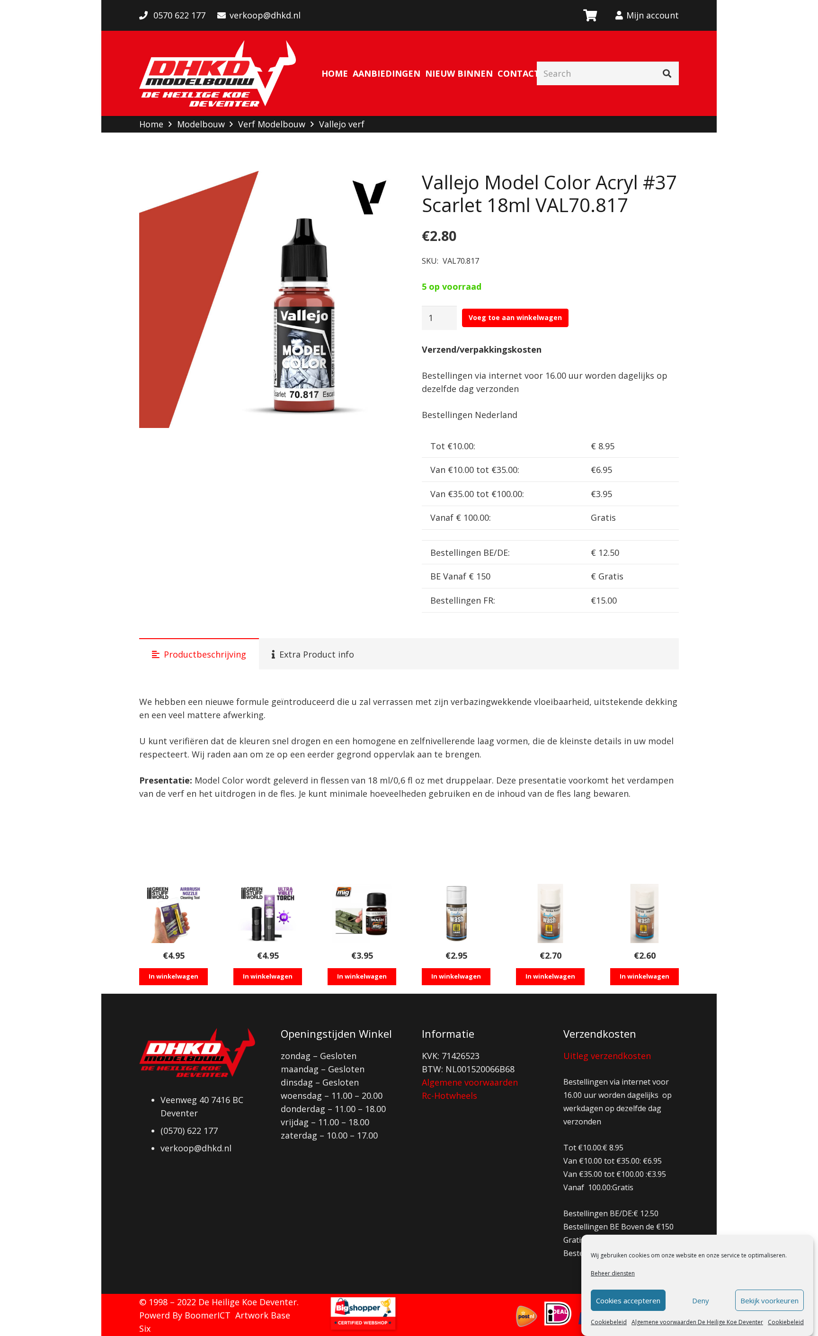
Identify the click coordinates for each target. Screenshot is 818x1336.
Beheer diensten (613, 1273)
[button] (379, 188)
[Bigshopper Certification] (363, 1329)
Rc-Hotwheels (449, 1095)
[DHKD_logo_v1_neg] (217, 73)
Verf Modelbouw (271, 124)
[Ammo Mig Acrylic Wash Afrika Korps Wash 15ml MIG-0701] (550, 913)
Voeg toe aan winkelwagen (515, 317)
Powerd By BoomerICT (185, 1315)
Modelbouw (201, 124)
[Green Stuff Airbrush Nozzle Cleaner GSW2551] (173, 913)
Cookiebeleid (609, 1322)
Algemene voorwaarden (470, 1082)
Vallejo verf (342, 124)
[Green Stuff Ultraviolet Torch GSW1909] (267, 913)
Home (151, 124)
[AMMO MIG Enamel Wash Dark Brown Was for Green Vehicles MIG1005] (361, 913)
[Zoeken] (667, 73)
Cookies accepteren (628, 1300)
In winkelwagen (173, 976)
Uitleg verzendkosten (607, 1055)
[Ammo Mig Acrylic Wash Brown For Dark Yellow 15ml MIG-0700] (456, 913)
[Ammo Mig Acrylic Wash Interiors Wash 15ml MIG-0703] (644, 913)
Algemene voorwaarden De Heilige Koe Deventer (697, 1322)
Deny (700, 1300)
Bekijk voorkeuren (769, 1300)
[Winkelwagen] (589, 15)
